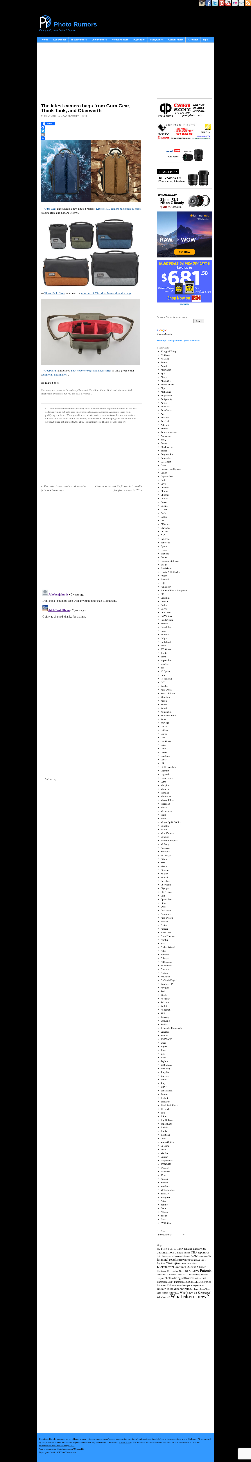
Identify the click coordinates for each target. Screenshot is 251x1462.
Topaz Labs (166, 1123)
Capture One (167, 476)
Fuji (163, 583)
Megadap (165, 803)
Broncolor (166, 458)
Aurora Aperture (169, 432)
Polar (163, 950)
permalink (127, 390)
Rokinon (165, 1002)
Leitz (163, 748)
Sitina (163, 1057)
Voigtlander (166, 1160)
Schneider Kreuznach (171, 1028)
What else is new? (189, 1296)
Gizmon (164, 601)
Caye (163, 483)
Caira (163, 465)
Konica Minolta (168, 715)
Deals (163, 513)
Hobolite (165, 634)
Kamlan (164, 686)
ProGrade (165, 976)
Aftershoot (166, 369)
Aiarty (164, 377)
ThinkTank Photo (97, 390)
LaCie (164, 726)
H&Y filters (166, 616)
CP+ (209, 1252)
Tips (205, 39)
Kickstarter (165, 1266)
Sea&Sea (165, 1031)
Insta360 (165, 664)
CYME (164, 509)
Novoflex (165, 881)
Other (163, 903)
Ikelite (164, 652)
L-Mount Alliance (195, 1267)
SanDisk (165, 1024)
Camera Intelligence (171, 469)
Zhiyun (164, 1212)
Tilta (163, 1112)
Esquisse (165, 553)
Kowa (163, 719)
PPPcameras (166, 961)
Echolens (165, 542)
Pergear (164, 928)
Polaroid (165, 954)
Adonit (164, 366)
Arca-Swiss (166, 410)
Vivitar (164, 1156)
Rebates (171, 1285)
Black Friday (199, 1248)
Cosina (164, 505)
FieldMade (166, 568)
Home (45, 39)
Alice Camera (167, 384)
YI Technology (168, 1189)
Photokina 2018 (198, 1281)
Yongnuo (165, 1197)
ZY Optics (166, 1223)
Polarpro (165, 958)
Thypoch (165, 1109)
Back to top (50, 779)
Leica (163, 744)
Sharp (163, 1042)
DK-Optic (165, 527)
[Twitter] (91, 131)
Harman (164, 623)
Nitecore (165, 869)
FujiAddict (139, 39)
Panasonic (166, 914)
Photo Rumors (75, 24)
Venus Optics (167, 1142)
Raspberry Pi (167, 984)
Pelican (164, 921)
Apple (164, 402)
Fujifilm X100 (164, 1263)
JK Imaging (166, 678)
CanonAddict (175, 39)
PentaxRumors (120, 39)
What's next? (163, 1297)
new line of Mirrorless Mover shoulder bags (106, 293)
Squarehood (167, 1090)
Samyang (165, 1020)
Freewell (165, 579)
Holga (164, 638)
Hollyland (166, 641)
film (209, 1256)
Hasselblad (166, 627)
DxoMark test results (199, 1256)
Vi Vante (165, 1145)
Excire (164, 557)
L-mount (179, 1267)
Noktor (164, 873)
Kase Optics (166, 689)
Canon (164, 472)
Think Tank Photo (54, 293)
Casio (163, 480)
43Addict (193, 39)
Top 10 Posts (167, 1120)
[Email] (91, 134)
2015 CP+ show (172, 1249)
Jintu (163, 675)
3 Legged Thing (169, 351)
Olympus (165, 888)
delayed (187, 1256)
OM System (166, 892)
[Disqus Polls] (91, 542)
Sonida (164, 1079)
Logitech (165, 774)
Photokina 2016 (182, 1281)
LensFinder (59, 39)
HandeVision (167, 619)
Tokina (164, 1116)
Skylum (164, 1061)
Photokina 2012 (199, 1278)
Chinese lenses (182, 1252)
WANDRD (166, 1164)
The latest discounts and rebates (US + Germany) (63, 488)
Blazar (164, 450)
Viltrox (164, 1149)
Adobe (164, 362)
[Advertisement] (91, 73)
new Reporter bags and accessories (91, 370)
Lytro (163, 781)
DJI (162, 520)
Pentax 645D (162, 1274)
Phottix (164, 939)
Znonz (164, 1215)
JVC (163, 682)
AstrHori (165, 424)
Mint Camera (167, 833)
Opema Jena (167, 899)
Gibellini (165, 597)
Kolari (164, 708)
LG (162, 763)
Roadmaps (183, 1285)
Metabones (166, 811)
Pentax (164, 925)
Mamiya (165, 789)
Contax (164, 498)
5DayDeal (161, 1249)
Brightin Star (167, 454)
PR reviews (166, 965)
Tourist (164, 1131)
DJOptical (165, 524)
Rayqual (165, 987)
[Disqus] (91, 634)
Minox (164, 829)
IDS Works (166, 649)
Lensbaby (165, 755)
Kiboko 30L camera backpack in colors (118, 208)
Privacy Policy (125, 1442)
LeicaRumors (99, 39)
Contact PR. (79, 1448)
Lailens (164, 730)
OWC (163, 906)
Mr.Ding (165, 844)
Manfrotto (166, 796)
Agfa (163, 373)
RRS (163, 1013)
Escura (164, 550)
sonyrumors (197, 1285)
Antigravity (166, 399)
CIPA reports (198, 1252)
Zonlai (164, 1219)
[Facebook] (91, 127)
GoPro (164, 608)
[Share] (91, 138)
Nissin (164, 866)
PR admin (49, 116)
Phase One (166, 932)
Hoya (163, 645)
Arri (162, 413)
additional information (54, 374)
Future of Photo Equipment (174, 590)
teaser (161, 1288)
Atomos (164, 428)
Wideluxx (166, 1171)
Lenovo (164, 752)
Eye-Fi (164, 564)
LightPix (165, 770)
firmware (183, 1259)
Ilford (163, 656)
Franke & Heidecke (170, 572)
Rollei (164, 1006)
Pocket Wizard (168, 947)
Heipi (163, 630)
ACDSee (165, 358)
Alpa (163, 388)
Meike (164, 807)
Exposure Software (170, 561)
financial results (167, 1259)
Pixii (163, 943)
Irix (162, 667)
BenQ (163, 439)
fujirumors (179, 1263)
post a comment (83, 393)
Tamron (164, 1094)
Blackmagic (167, 447)
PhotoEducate (168, 936)
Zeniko (164, 1204)
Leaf (163, 737)
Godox (164, 605)
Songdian (165, 1072)
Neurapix (165, 851)
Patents (205, 1270)
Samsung (165, 1017)
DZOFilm (165, 538)
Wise (163, 1175)
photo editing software (178, 1278)
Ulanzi (164, 1138)
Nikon (164, 858)
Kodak (164, 704)
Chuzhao (165, 494)
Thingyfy (165, 1101)
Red (163, 991)
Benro (164, 443)
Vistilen (164, 1153)
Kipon (164, 700)
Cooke (164, 502)
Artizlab (165, 417)
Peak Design (167, 917)
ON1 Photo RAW (191, 1270)
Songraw (165, 1075)
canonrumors (165, 1252)
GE (162, 594)
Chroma (164, 491)
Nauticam (165, 847)
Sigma (164, 1046)
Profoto (164, 972)
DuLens (164, 531)
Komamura (166, 711)
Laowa (164, 733)
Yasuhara (165, 1186)
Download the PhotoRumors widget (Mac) (57, 1445)
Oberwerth (50, 370)
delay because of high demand (170, 1255)
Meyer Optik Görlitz (171, 822)
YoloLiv (165, 1193)
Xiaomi (164, 1178)
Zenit (163, 1208)
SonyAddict (156, 39)
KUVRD (165, 722)
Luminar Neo (177, 1271)
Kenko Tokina (168, 693)
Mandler (165, 792)
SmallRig (165, 1068)
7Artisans (165, 355)
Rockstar (165, 998)
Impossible (166, 660)
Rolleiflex (166, 1009)
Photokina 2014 (165, 1281)
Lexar (163, 759)
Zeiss (163, 1201)
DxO (163, 535)
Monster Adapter (169, 840)
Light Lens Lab (168, 767)
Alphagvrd (166, 391)
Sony (163, 1083)
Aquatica (165, 406)
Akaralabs (166, 380)
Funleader (166, 586)
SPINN (164, 1087)
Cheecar (165, 487)
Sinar (163, 1050)
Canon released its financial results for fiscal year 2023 (118, 488)
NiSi (163, 862)
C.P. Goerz (166, 461)
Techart (164, 1098)
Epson (164, 546)
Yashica (164, 1182)
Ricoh (164, 995)
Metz (163, 814)
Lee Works (166, 741)
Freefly (164, 575)
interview (192, 1263)
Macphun (165, 785)
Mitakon (165, 836)
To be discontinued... (179, 1288)
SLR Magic (166, 1064)
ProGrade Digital (169, 980)
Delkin (164, 516)
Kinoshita (165, 697)
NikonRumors (79, 39)
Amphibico (166, 395)
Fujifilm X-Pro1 (197, 1259)
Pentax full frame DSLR (178, 1274)
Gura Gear (50, 208)
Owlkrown (166, 910)
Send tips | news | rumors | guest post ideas (178, 340)
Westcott (165, 1167)
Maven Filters (167, 800)
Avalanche (166, 435)
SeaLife (164, 1035)
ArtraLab (165, 421)
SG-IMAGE (166, 1039)
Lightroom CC (163, 1270)
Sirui (163, 1053)
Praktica (165, 969)
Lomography (167, 778)
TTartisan (165, 1134)
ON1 (163, 895)
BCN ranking (185, 1248)
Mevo (163, 818)
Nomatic (165, 877)
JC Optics (165, 671)
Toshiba (164, 1127)
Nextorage (166, 855)
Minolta (165, 825)
